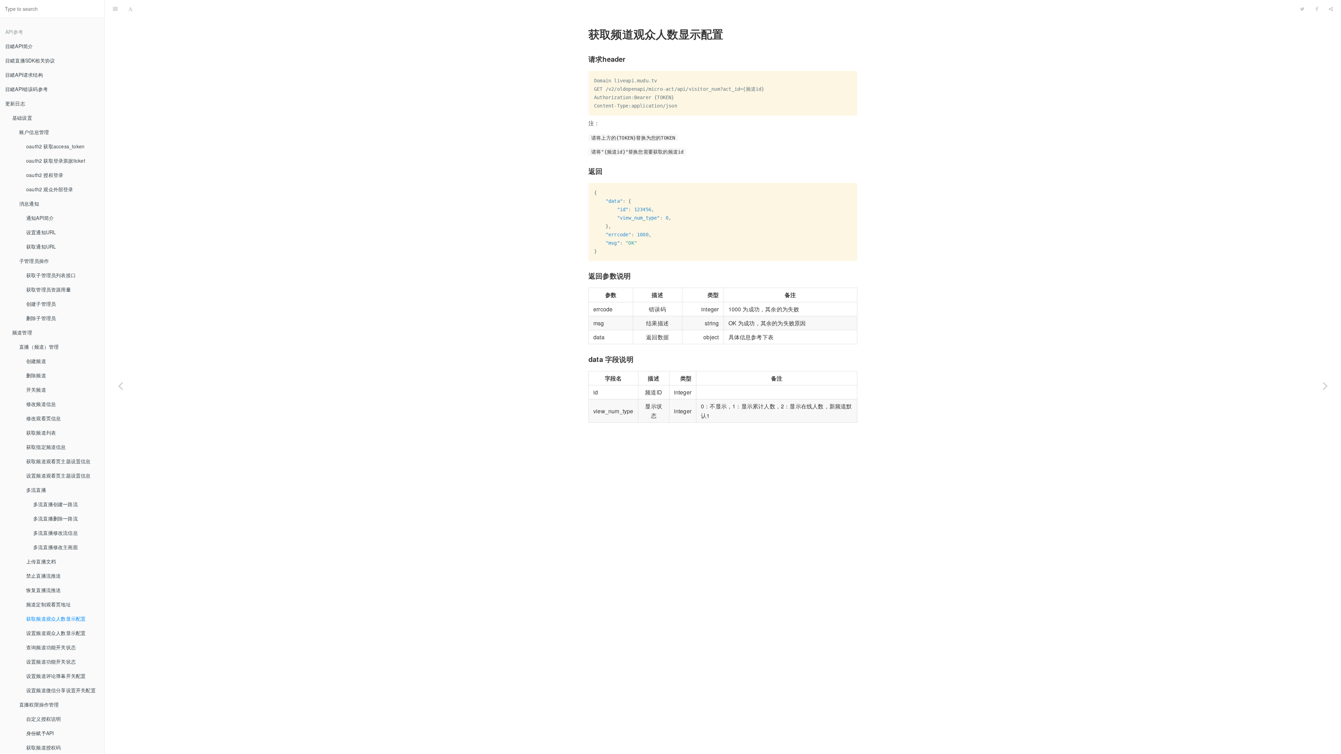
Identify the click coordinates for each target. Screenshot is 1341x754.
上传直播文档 (41, 561)
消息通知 (29, 203)
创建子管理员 (41, 303)
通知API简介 (40, 217)
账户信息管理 (34, 131)
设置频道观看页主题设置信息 (58, 475)
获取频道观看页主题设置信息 (58, 461)
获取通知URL (41, 246)
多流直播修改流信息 (55, 532)
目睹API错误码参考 (26, 89)
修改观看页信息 (43, 418)
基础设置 (22, 117)
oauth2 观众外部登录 (49, 189)
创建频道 (36, 360)
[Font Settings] (130, 8)
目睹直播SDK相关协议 (30, 60)
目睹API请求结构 (24, 74)
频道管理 (22, 332)
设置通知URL (41, 232)
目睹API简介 (19, 46)
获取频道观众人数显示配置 (56, 618)
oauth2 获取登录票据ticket (55, 160)
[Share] (1331, 8)
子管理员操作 (34, 260)
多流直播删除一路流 (55, 518)
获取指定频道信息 (46, 446)
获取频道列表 (41, 432)
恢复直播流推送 (43, 589)
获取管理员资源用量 (48, 289)
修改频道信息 (41, 403)
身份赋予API (40, 733)
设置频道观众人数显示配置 (56, 632)
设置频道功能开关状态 (51, 661)
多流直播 (36, 489)
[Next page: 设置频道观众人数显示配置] (1325, 385)
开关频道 (36, 389)
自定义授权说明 (43, 718)
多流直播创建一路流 (55, 504)
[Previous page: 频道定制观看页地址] (120, 385)
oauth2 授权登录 (44, 174)
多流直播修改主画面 (55, 547)
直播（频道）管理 (39, 346)
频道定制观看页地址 (48, 604)
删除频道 (36, 375)
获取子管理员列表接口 (51, 275)
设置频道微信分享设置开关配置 (61, 690)
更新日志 (15, 103)
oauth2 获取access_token (55, 146)
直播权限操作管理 (39, 704)
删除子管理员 (41, 318)
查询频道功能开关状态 (51, 647)
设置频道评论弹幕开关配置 (56, 675)
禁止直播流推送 (43, 575)
